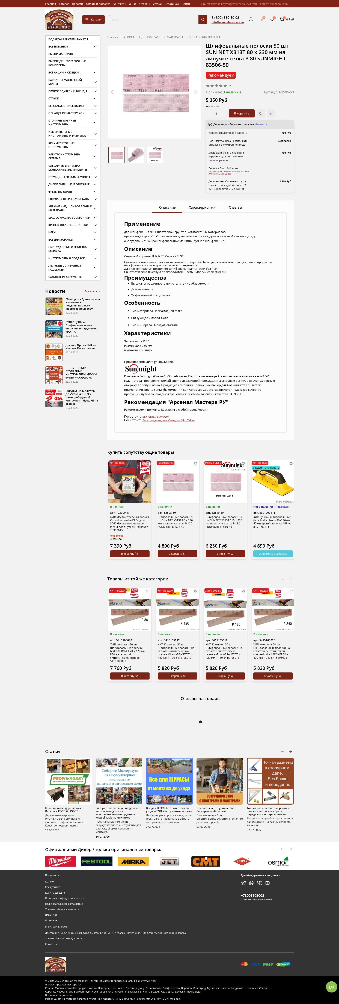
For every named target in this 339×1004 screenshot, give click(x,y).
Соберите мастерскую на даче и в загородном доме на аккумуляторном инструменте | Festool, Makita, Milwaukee (118, 812)
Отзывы (144, 3)
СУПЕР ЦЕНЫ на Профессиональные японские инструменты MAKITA (81, 326)
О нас (132, 3)
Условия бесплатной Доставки (63, 938)
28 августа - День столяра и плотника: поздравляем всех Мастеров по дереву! (83, 303)
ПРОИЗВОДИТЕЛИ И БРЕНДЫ (67, 91)
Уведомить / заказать (273, 553)
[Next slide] (195, 92)
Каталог (64, 3)
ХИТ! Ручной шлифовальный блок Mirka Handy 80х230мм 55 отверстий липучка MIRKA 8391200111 (272, 521)
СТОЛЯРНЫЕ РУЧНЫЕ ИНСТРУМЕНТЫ (62, 122)
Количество (213, 106)
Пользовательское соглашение (64, 903)
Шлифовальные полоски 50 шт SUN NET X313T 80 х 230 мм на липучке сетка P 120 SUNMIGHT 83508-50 (176, 521)
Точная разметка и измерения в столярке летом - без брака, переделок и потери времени (268, 811)
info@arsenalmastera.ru (228, 22)
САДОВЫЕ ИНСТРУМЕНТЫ (65, 277)
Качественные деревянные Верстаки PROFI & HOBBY (63, 809)
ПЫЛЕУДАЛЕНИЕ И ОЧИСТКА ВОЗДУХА (67, 249)
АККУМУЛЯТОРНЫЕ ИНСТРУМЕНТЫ (61, 145)
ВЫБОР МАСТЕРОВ (60, 54)
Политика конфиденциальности (64, 898)
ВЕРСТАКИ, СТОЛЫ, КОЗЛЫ (66, 106)
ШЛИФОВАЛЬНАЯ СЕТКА (204, 37)
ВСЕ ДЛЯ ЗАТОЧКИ (60, 239)
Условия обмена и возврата (62, 909)
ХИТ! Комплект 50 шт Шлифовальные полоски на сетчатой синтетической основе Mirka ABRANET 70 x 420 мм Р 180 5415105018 (224, 651)
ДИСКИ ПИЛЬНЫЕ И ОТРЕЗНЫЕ (69, 184)
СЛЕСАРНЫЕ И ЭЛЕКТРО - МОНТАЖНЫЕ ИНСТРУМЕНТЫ (67, 168)
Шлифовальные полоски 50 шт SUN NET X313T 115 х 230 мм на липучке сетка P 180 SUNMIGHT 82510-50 (224, 521)
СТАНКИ (53, 98)
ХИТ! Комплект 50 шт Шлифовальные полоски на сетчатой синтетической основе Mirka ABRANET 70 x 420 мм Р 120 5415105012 (176, 651)
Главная (50, 3)
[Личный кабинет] (251, 19)
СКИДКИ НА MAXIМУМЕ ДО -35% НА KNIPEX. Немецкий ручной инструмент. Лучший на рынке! (82, 397)
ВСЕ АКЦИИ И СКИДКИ (63, 72)
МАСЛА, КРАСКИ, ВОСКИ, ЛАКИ (69, 217)
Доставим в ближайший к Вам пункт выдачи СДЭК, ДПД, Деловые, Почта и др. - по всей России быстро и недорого (115, 933)
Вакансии (51, 915)
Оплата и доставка (98, 3)
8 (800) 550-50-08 (225, 17)
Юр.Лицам (172, 3)
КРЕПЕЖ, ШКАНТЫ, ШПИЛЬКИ (68, 225)
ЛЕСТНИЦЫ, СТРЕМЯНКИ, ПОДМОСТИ (65, 267)
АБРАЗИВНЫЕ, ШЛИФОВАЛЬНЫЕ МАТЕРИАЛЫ (153, 37)
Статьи (157, 3)
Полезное (51, 920)
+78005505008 (252, 895)
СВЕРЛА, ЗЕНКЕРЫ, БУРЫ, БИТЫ (69, 199)
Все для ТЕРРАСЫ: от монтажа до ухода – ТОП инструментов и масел (169, 809)
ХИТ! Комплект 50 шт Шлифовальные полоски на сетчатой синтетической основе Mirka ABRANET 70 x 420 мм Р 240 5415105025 (271, 651)
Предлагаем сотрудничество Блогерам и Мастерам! (215, 809)
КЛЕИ (52, 232)
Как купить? (52, 887)
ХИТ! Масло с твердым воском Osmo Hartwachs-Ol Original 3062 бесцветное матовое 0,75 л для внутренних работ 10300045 (129, 523)
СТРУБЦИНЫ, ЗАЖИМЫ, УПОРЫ (69, 177)
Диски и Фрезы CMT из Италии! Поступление (81, 346)
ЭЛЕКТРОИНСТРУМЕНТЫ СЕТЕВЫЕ (64, 156)
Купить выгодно (55, 892)
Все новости (92, 291)
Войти (186, 3)
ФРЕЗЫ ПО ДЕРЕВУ (60, 191)
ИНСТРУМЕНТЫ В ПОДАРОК (66, 258)
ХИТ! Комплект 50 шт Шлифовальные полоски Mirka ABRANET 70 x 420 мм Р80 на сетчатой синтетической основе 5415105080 (127, 653)
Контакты (119, 3)
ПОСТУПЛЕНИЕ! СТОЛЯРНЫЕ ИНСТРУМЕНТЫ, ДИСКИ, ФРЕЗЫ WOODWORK (81, 372)
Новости (77, 3)
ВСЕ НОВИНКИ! (58, 46)
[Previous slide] (113, 92)
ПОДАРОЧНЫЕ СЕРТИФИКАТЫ (68, 39)
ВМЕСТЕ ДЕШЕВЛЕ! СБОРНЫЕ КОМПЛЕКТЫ (67, 63)
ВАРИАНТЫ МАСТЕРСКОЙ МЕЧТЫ (65, 82)
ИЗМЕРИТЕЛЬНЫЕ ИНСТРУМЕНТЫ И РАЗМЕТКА (67, 134)
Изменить (261, 124)
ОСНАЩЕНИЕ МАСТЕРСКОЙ (66, 113)
